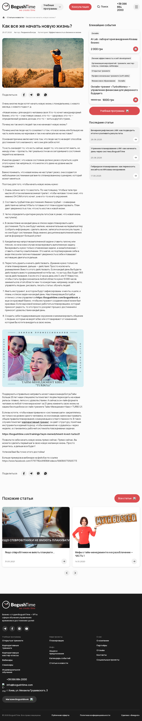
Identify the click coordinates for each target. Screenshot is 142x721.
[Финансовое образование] (135, 99)
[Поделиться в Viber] (38, 95)
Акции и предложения (56, 652)
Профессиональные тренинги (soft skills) (111, 76)
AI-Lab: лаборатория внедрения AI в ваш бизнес (114, 41)
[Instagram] (19, 628)
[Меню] (136, 7)
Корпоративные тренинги (10, 646)
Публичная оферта (60, 715)
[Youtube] (26, 628)
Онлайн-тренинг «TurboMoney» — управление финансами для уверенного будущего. (114, 90)
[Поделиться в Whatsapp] (45, 95)
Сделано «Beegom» (130, 715)
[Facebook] (12, 628)
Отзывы (101, 650)
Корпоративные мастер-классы (10, 654)
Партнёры (102, 645)
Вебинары (7, 660)
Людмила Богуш (28, 32)
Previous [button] (67, 573)
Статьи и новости (15, 17)
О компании (103, 640)
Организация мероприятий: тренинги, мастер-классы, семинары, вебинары (113, 64)
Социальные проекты (108, 660)
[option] (36, 537)
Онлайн (95, 33)
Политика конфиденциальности (95, 715)
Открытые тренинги (101, 71)
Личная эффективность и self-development (111, 58)
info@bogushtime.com (20, 684)
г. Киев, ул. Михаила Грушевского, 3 (27, 690)
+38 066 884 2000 (17, 679)
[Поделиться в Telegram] (31, 95)
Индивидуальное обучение (11, 671)
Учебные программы (50, 7)
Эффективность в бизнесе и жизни (65, 32)
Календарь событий (59, 658)
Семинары (7, 665)
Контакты (102, 655)
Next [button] (75, 573)
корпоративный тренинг (35, 422)
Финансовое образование (103, 81)
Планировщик (56, 640)
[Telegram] (5, 628)
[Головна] (4, 17)
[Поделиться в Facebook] (24, 95)
